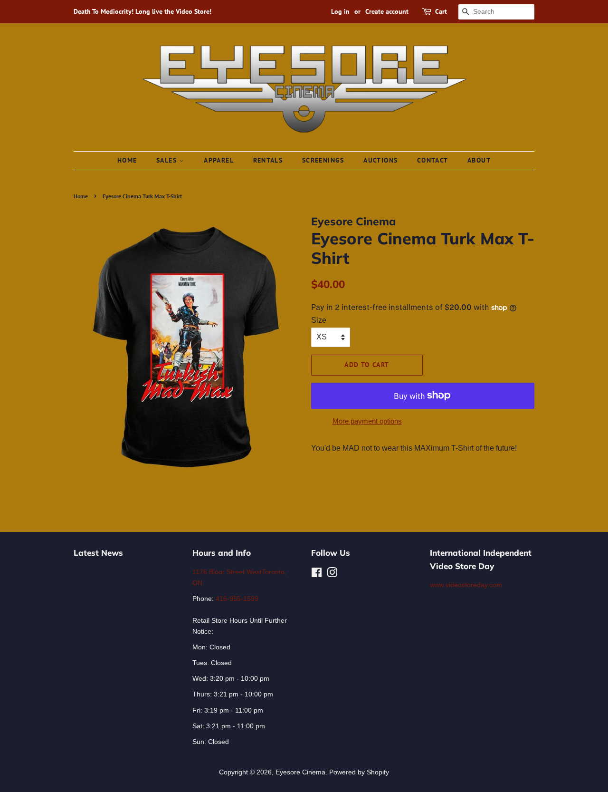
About (479, 160)
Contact (432, 160)
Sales (167, 160)
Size (318, 320)
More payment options (367, 421)
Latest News (98, 553)
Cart (441, 11)
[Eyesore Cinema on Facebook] (316, 574)
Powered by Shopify (359, 772)
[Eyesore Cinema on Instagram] (332, 574)
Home (127, 160)
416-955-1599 (237, 598)
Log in (340, 11)
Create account (386, 11)
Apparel (219, 160)
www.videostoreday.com (466, 585)
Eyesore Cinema (300, 772)
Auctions (380, 160)
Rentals (268, 160)
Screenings (323, 160)
